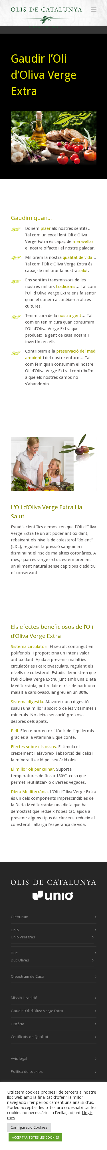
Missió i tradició (24, 997)
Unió (15, 929)
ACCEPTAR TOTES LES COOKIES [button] (35, 1137)
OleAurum (19, 916)
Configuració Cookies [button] (29, 1127)
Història (17, 1023)
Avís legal (19, 1058)
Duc (14, 952)
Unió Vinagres (23, 937)
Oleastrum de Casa (27, 976)
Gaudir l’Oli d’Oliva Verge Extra (37, 1010)
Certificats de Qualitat (29, 1036)
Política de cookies (27, 1071)
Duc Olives (20, 960)
